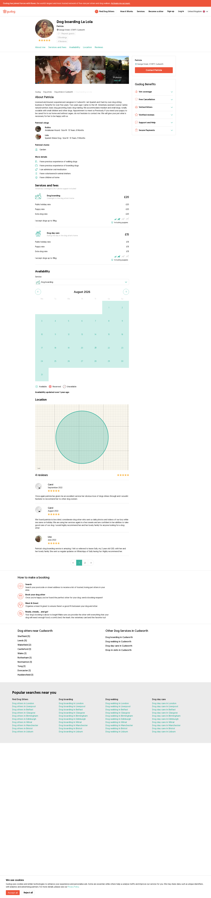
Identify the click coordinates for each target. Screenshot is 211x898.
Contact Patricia (154, 70)
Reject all (28, 892)
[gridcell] (109, 307)
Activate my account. (120, 3)
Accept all (13, 892)
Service (38, 276)
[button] (154, 92)
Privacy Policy (73, 887)
